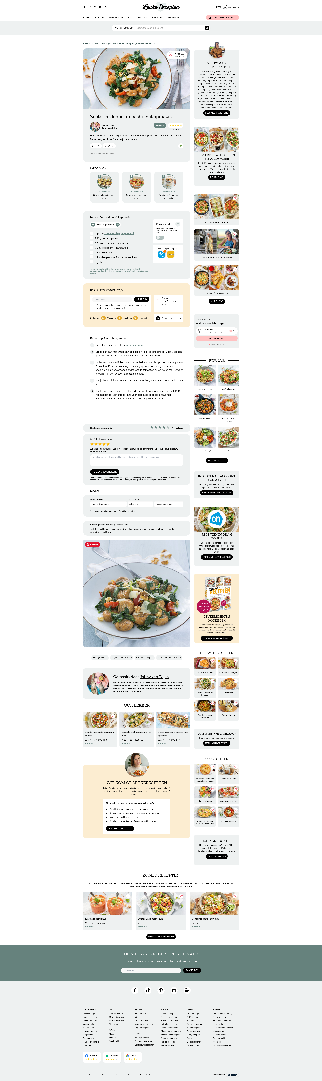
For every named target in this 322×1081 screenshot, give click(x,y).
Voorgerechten (89, 1024)
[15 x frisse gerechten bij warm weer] (216, 139)
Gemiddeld (114, 1041)
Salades (190, 1021)
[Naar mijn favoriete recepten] (218, 7)
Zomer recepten (194, 1014)
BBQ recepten (193, 1017)
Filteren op (133, 500)
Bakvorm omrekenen (222, 1045)
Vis (136, 1017)
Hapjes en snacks (91, 1042)
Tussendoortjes (90, 1021)
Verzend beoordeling (104, 472)
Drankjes (87, 1045)
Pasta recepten (193, 1031)
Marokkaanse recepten (171, 1031)
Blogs (141, 18)
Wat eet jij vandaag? (124, 28)
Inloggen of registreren (216, 493)
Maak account (219, 1031)
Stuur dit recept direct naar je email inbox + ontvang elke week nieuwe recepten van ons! (122, 306)
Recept (161, 125)
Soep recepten (193, 1028)
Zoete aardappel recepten (169, 658)
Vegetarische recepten (122, 658)
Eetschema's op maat (222, 18)
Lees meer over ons (216, 113)
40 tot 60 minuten (116, 1021)
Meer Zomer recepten (161, 937)
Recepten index (217, 460)
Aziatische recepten (170, 1017)
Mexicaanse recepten (170, 1035)
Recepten (98, 18)
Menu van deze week (216, 743)
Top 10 (130, 18)
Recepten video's (220, 1038)
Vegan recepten (142, 1028)
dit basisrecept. (135, 345)
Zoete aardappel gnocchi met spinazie (137, 44)
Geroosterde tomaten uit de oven (136, 196)
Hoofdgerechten (109, 44)
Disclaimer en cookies (111, 1075)
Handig (155, 18)
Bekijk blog (216, 177)
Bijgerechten (88, 1028)
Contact (126, 1075)
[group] (217, 331)
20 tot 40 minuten (116, 1017)
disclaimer (93, 273)
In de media (218, 1024)
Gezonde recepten (195, 1024)
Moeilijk (112, 1038)
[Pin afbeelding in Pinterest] (92, 544)
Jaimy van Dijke (109, 128)
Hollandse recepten (169, 1021)
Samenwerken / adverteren (142, 1075)
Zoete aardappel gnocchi (119, 233)
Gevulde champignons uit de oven (104, 196)
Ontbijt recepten (90, 1014)
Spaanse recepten (169, 1038)
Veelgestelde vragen (91, 1075)
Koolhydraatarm (142, 1038)
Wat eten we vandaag (222, 1014)
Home (86, 18)
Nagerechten (89, 1035)
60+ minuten (114, 1024)
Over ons (171, 18)
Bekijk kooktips (217, 856)
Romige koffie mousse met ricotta (169, 196)
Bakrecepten (88, 1038)
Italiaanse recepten (144, 658)
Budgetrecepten (194, 1042)
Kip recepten (140, 1014)
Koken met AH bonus (222, 1021)
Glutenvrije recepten (144, 1041)
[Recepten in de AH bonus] (216, 519)
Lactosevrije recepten (144, 1045)
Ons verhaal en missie (223, 1028)
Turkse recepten (168, 1042)
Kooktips (217, 1042)
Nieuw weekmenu (221, 1017)
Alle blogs (217, 301)
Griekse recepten (168, 1014)
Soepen (190, 1038)
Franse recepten (168, 1045)
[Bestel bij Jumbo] (170, 254)
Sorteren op (96, 500)
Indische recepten (169, 1024)
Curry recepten (193, 1035)
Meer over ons (136, 794)
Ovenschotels (193, 1045)
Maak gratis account (120, 828)
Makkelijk (113, 1034)
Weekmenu (114, 18)
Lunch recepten (90, 1017)
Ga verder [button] (214, 338)
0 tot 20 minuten (116, 1014)
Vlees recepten (141, 1021)
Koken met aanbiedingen (217, 557)
